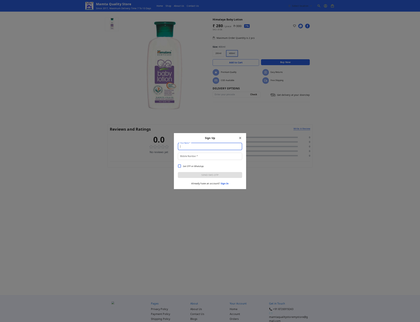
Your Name (185, 143)
